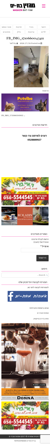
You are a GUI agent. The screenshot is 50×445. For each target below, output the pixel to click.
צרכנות (31, 32)
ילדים (43, 32)
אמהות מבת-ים (43, 313)
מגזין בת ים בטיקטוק (41, 319)
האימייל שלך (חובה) (41, 242)
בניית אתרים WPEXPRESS (25, 441)
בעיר (31, 27)
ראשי (43, 27)
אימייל (44, 246)
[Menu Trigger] (44, 6)
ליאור (11, 43)
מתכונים (6, 32)
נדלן (19, 32)
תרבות (19, 27)
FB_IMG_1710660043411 (25, 38)
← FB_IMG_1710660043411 (13, 115)
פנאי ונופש (6, 27)
